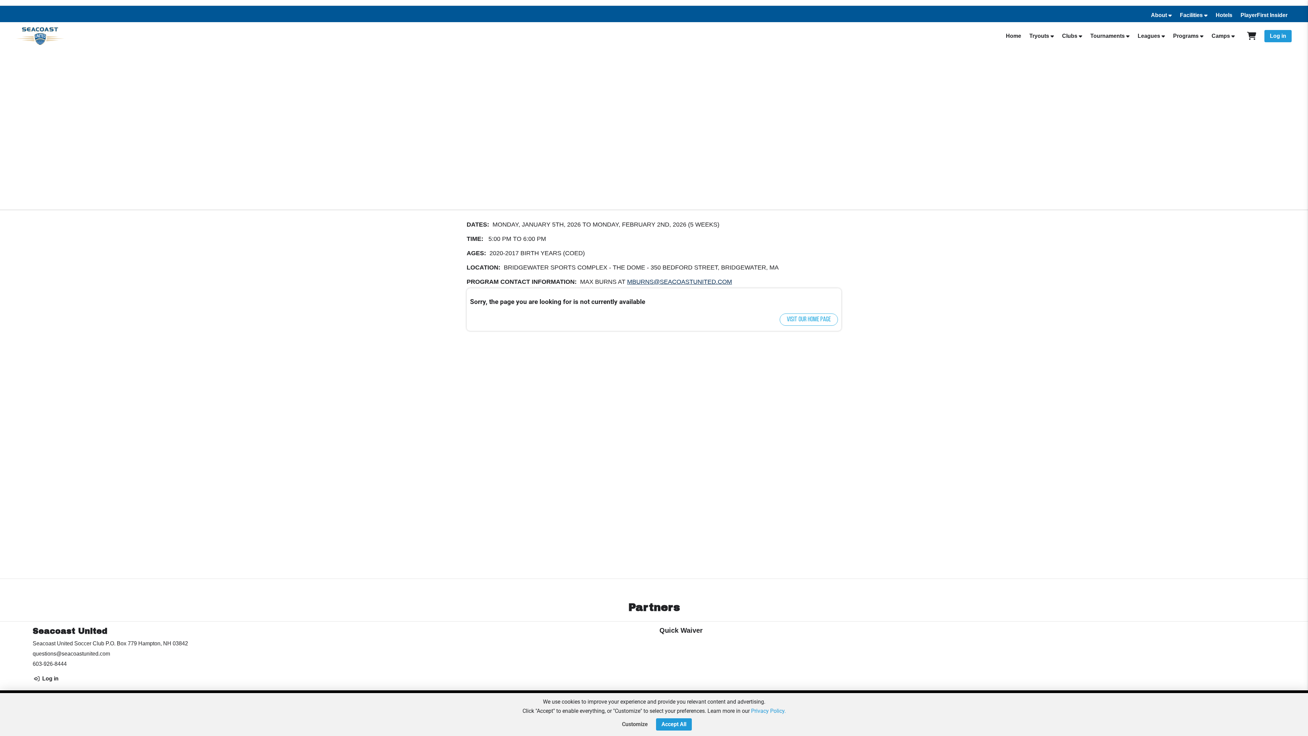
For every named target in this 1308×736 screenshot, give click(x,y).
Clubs (1069, 36)
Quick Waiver (681, 630)
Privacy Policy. (768, 711)
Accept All (673, 724)
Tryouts (1039, 36)
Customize (635, 724)
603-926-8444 (50, 664)
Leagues (1149, 36)
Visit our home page (809, 319)
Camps (1221, 36)
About (1159, 15)
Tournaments (1107, 36)
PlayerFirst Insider (1264, 15)
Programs (1186, 36)
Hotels (1224, 15)
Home (1013, 36)
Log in (1278, 36)
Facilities (1191, 15)
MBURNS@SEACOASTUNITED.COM (679, 281)
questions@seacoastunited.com (71, 654)
